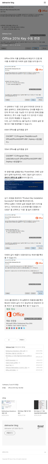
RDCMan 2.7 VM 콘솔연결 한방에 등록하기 (19, 356)
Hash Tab (9, 365)
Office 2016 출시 (11, 370)
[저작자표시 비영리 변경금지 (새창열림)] (29, 340)
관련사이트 (5, 452)
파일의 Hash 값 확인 (12, 362)
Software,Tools (10, 347)
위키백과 (4, 459)
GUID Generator (11, 360)
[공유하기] (11, 340)
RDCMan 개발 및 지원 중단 (14, 353)
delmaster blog (8, 3)
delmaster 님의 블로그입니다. (13, 428)
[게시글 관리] (14, 340)
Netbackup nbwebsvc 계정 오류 (15, 351)
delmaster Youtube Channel (11, 456)
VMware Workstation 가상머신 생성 (16, 367)
